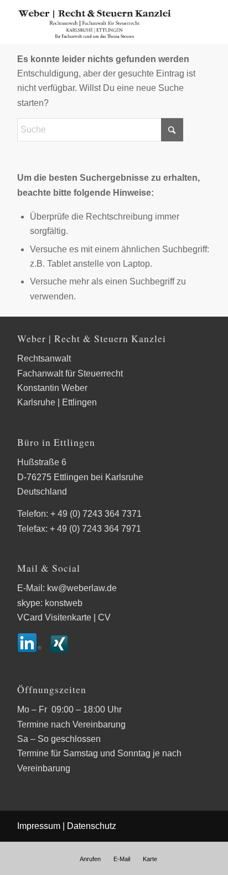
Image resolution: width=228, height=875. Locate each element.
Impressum (38, 826)
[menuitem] (90, 859)
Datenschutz (91, 826)
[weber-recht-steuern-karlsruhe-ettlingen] (94, 22)
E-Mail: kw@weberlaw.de (67, 588)
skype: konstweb (49, 603)
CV (104, 617)
